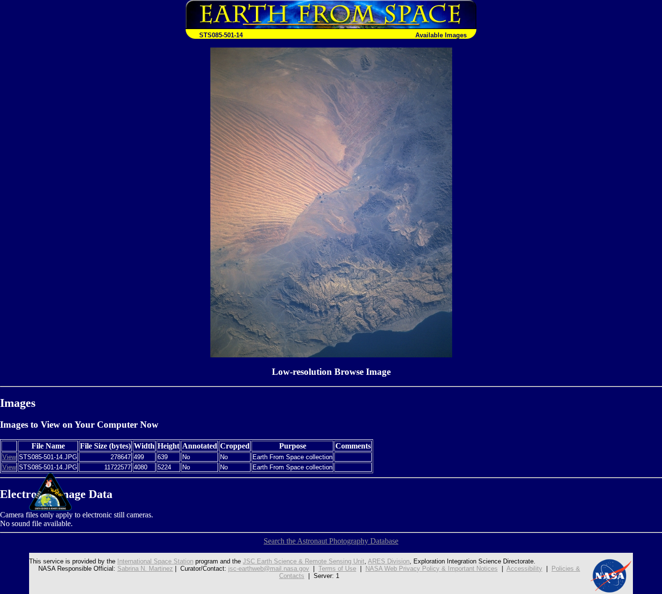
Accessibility (524, 568)
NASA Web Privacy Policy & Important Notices (431, 568)
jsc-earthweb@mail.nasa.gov (268, 568)
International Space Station (155, 561)
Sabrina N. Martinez (145, 568)
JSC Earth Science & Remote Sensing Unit (303, 561)
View (9, 457)
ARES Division (389, 561)
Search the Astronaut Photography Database (331, 541)
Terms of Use (337, 568)
